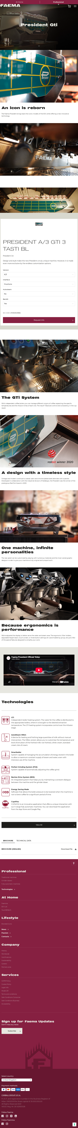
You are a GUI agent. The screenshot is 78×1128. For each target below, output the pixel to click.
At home (19, 2)
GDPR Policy (6, 981)
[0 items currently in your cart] (69, 6)
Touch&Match (6, 910)
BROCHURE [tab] (8, 841)
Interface (6, 280)
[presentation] (39, 564)
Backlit (5, 299)
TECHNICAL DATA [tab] (23, 841)
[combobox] (39, 274)
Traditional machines (9, 877)
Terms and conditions (9, 994)
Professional (58, 2)
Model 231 (5, 991)
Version (6, 270)
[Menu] (75, 6)
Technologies (7, 889)
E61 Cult (4, 907)
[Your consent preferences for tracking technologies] (74, 1124)
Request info (39, 320)
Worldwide (5, 954)
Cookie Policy (6, 984)
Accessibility (6, 1004)
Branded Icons (7, 924)
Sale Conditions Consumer (11, 997)
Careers (4, 964)
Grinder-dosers (7, 881)
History (4, 951)
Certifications (6, 957)
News (4, 929)
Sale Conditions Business (10, 1001)
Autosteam (7, 289)
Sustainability (6, 960)
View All (39, 825)
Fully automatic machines (11, 884)
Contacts (6, 937)
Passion (5, 933)
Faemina (5, 903)
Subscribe (12, 1031)
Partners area (6, 967)
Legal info (5, 987)
